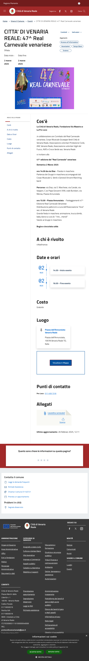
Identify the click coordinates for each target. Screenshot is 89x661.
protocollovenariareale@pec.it (13, 629)
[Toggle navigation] (4, 11)
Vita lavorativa (29, 555)
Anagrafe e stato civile (32, 546)
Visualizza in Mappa (61, 362)
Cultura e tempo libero (32, 551)
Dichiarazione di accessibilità (51, 627)
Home (5, 21)
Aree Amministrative (9, 549)
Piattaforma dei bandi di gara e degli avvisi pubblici (54, 601)
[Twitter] (64, 11)
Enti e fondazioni (8, 557)
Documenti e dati (8, 573)
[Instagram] (70, 11)
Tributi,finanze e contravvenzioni (51, 561)
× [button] (86, 636)
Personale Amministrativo (7, 568)
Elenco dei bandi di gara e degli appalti (54, 611)
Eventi (30, 21)
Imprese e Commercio (31, 559)
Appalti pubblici (29, 563)
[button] (44, 657)
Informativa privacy (52, 616)
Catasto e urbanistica (31, 567)
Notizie (69, 545)
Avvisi (69, 553)
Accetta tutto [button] (35, 652)
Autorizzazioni (50, 578)
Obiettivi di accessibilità (54, 632)
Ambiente (49, 567)
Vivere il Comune (18, 21)
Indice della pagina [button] (13, 117)
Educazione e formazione (50, 547)
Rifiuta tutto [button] (53, 652)
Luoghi (69, 564)
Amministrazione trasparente (51, 593)
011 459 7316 (50, 393)
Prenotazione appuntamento (29, 593)
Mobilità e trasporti (30, 572)
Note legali (49, 620)
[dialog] (44, 647)
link (67, 647)
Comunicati (71, 549)
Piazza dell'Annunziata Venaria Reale (55, 331)
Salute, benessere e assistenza (52, 573)
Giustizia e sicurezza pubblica (53, 554)
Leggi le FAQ (28, 606)
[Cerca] (84, 11)
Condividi (64, 32)
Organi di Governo (8, 545)
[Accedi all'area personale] (79, 3)
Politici (4, 561)
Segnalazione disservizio (28, 600)
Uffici (3, 553)
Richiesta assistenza (31, 610)
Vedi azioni (76, 32)
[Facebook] (59, 11)
